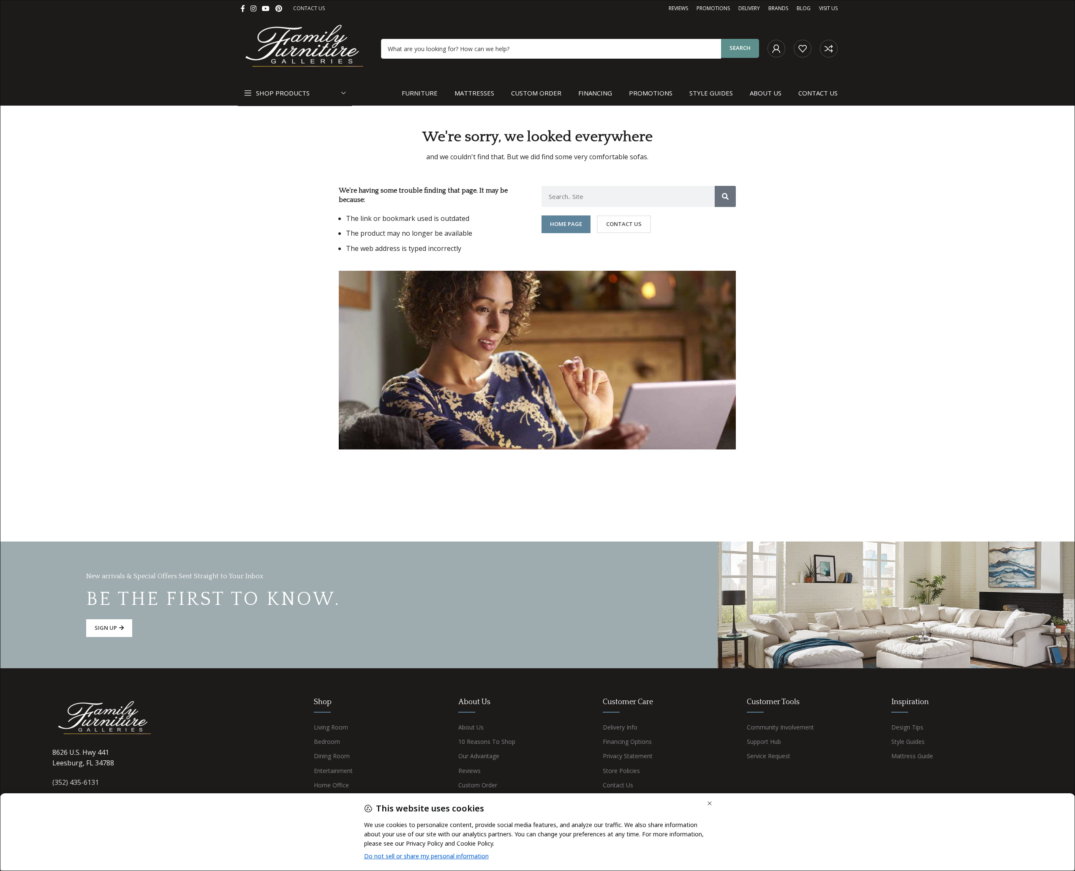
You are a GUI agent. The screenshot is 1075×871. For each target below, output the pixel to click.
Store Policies (621, 771)
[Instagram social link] (253, 8)
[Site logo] (305, 47)
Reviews (469, 771)
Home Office (331, 785)
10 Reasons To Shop (486, 742)
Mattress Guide (912, 756)
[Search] (725, 196)
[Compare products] (829, 48)
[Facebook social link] (243, 8)
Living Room (331, 727)
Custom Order (477, 785)
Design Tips (907, 727)
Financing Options (627, 742)
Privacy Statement (628, 756)
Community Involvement (780, 727)
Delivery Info (620, 727)
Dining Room (332, 756)
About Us (471, 727)
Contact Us (618, 785)
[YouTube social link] (265, 8)
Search (740, 48)
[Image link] (105, 719)
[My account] (776, 48)
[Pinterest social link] (278, 8)
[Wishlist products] (802, 48)
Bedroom (327, 742)
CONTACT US (309, 8)
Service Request (768, 756)
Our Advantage (478, 756)
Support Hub (764, 742)
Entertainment (333, 771)
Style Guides (908, 742)
